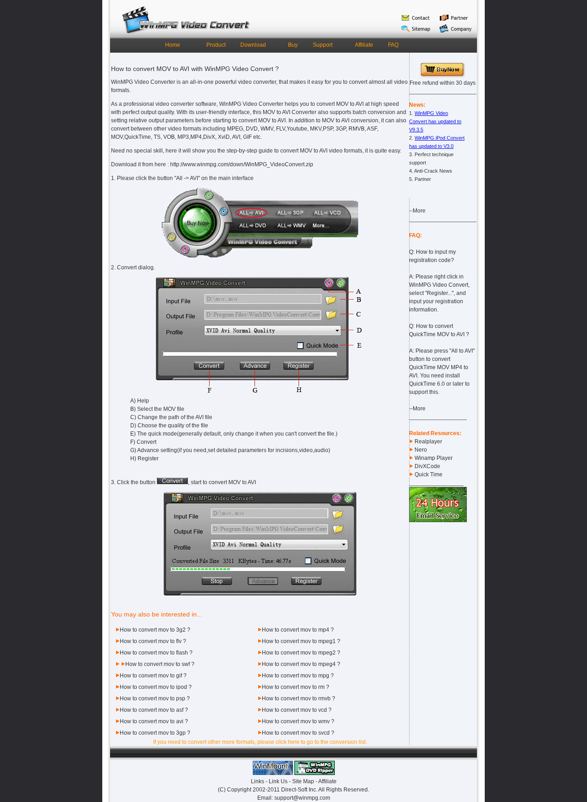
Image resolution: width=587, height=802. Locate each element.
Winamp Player (434, 458)
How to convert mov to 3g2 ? (155, 630)
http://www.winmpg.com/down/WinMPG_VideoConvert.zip (241, 164)
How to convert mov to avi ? (154, 721)
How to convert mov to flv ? (153, 641)
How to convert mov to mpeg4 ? (301, 664)
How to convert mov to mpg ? (298, 675)
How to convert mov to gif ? (153, 675)
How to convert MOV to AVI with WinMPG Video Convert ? (195, 68)
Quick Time (429, 474)
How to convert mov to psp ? (155, 698)
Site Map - (305, 781)
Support (322, 45)
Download (253, 45)
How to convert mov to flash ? (156, 652)
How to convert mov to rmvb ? (298, 698)
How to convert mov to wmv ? (298, 721)
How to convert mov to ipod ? (156, 687)
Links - (260, 781)
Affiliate (364, 45)
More (419, 210)
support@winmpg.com (302, 798)
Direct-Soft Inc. (299, 789)
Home (172, 45)
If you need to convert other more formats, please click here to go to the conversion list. (260, 742)
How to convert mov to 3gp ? (155, 733)
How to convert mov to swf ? (159, 664)
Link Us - (280, 781)
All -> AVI (187, 178)
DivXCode (427, 466)
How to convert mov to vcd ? (297, 710)
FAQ (393, 45)
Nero (421, 450)
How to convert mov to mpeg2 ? (301, 652)
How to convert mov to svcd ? (298, 733)
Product (216, 45)
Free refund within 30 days (443, 83)
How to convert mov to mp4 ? (298, 630)
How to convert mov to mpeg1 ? (301, 641)
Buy (293, 45)
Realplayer (428, 441)
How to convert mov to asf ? (154, 710)
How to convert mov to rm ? (295, 687)
